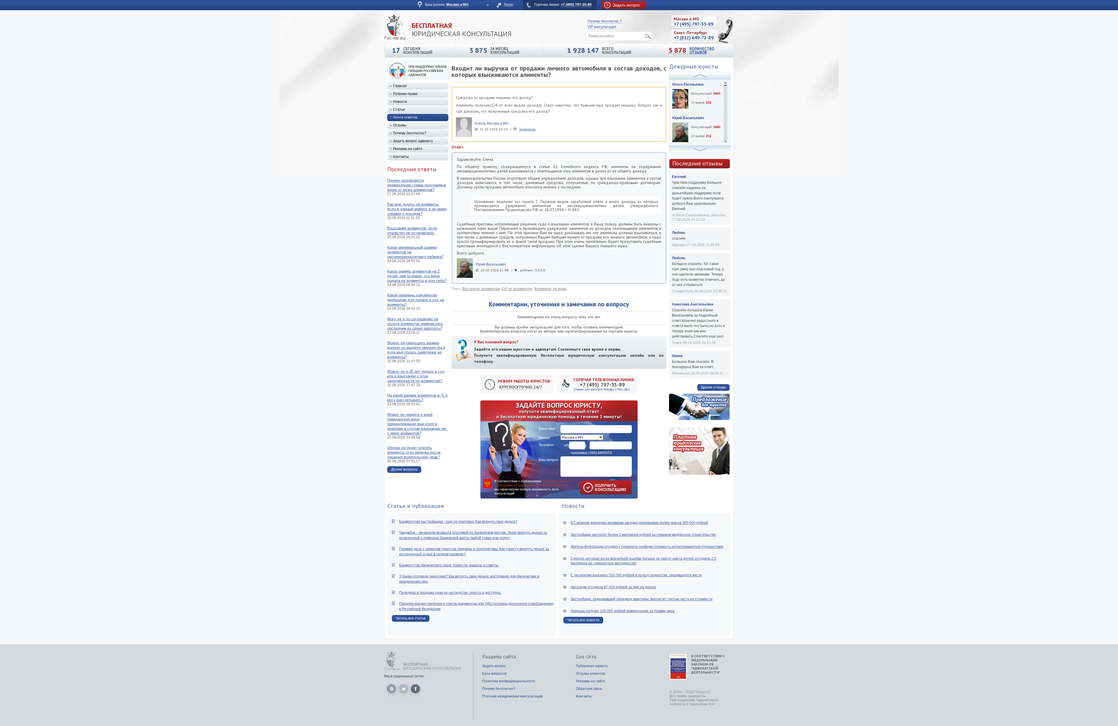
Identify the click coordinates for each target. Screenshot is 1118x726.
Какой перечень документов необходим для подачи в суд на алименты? (415, 300)
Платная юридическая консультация (512, 696)
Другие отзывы (713, 387)
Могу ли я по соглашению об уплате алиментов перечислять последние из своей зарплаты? (415, 324)
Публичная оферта (592, 666)
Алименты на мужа (550, 288)
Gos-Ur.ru (586, 656)
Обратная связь (589, 689)
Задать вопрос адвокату (413, 141)
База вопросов (494, 674)
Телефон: (546, 445)
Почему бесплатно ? (605, 21)
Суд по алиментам (516, 288)
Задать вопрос (494, 666)
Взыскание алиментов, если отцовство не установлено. (412, 230)
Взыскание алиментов (481, 288)
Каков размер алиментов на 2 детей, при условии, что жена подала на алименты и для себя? (416, 276)
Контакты (401, 157)
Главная (400, 86)
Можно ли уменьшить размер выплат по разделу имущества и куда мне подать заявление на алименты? (416, 350)
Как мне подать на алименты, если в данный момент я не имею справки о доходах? (417, 209)
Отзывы (399, 125)
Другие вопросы (404, 469)
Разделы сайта (499, 656)
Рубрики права (405, 94)
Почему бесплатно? (409, 133)
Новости (400, 102)
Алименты (527, 129)
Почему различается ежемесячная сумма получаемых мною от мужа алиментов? (416, 185)
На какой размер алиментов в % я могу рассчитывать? (417, 397)
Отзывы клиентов (590, 674)
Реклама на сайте (407, 149)
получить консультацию (602, 487)
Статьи (399, 109)
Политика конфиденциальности (508, 681)
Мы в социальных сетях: (404, 676)
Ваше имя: (547, 428)
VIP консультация (602, 27)
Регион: (545, 438)
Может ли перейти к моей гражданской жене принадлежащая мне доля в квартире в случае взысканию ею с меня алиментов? (416, 423)
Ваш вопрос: (549, 460)
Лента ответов (405, 117)
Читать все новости (583, 620)
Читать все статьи (411, 618)
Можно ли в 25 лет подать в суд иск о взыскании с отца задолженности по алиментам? (416, 376)
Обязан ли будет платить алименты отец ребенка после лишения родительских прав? (414, 452)
